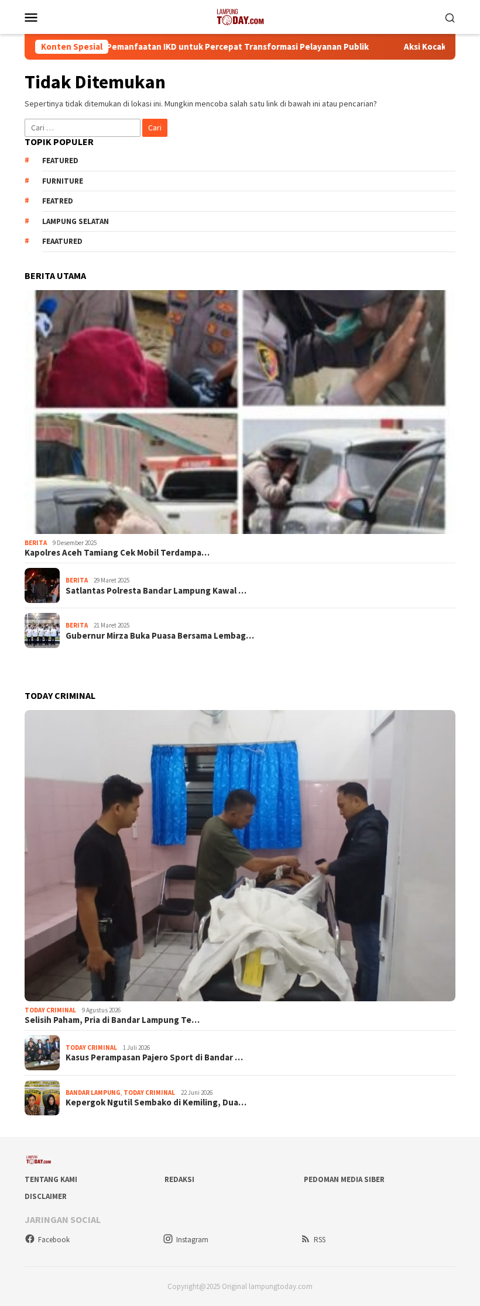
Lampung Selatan (75, 221)
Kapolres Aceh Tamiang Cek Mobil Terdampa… (117, 552)
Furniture (62, 181)
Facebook (54, 1240)
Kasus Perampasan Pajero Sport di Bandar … (154, 1057)
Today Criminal (50, 1010)
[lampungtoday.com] (240, 16)
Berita (36, 543)
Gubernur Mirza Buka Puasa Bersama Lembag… (160, 635)
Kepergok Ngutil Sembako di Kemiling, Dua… (156, 1102)
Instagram (192, 1240)
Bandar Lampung (93, 1092)
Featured (60, 161)
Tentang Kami (51, 1179)
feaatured (62, 241)
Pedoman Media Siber (344, 1179)
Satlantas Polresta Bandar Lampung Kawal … (156, 590)
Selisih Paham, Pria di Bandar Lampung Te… (112, 1020)
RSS (319, 1240)
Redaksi (179, 1179)
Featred (57, 201)
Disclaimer (46, 1196)
